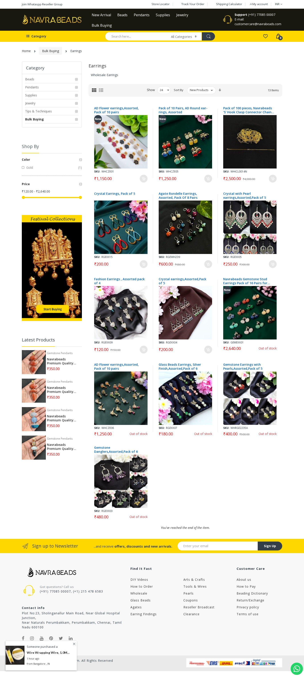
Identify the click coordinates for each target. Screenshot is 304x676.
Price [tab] (26, 184)
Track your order (192, 4)
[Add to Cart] (144, 179)
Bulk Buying (50, 51)
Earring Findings (143, 614)
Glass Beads (140, 600)
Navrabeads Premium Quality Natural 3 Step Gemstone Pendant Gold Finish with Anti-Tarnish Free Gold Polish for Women (62, 361)
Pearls (188, 593)
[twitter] (61, 638)
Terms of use (248, 614)
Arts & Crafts (194, 579)
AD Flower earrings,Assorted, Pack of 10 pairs (116, 110)
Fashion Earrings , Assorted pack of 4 (119, 281)
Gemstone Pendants (60, 353)
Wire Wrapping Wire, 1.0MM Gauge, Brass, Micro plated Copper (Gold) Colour (49, 652)
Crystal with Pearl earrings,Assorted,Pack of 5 (244, 196)
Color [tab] (26, 159)
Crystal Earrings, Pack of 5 (114, 194)
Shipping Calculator (229, 4)
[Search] (208, 36)
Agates (136, 607)
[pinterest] (51, 638)
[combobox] (136, 36)
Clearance (191, 614)
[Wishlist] (265, 36)
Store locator (161, 4)
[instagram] (32, 638)
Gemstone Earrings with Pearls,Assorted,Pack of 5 (242, 367)
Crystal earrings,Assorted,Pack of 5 (182, 281)
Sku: (97, 171)
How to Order (141, 586)
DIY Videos (139, 579)
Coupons (190, 600)
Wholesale (138, 593)
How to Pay (246, 586)
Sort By (178, 90)
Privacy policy (248, 607)
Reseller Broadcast (199, 607)
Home (26, 51)
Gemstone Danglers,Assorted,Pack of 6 (116, 450)
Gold (29, 167)
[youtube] (42, 638)
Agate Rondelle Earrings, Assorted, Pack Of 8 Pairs (178, 196)
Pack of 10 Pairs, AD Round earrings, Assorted (183, 110)
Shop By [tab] (30, 146)
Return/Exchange (250, 600)
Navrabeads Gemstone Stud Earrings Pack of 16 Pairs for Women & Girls (245, 281)
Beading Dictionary (252, 593)
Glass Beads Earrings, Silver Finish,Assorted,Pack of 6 (180, 367)
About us (244, 579)
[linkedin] (71, 638)
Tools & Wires (195, 586)
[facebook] (23, 638)
